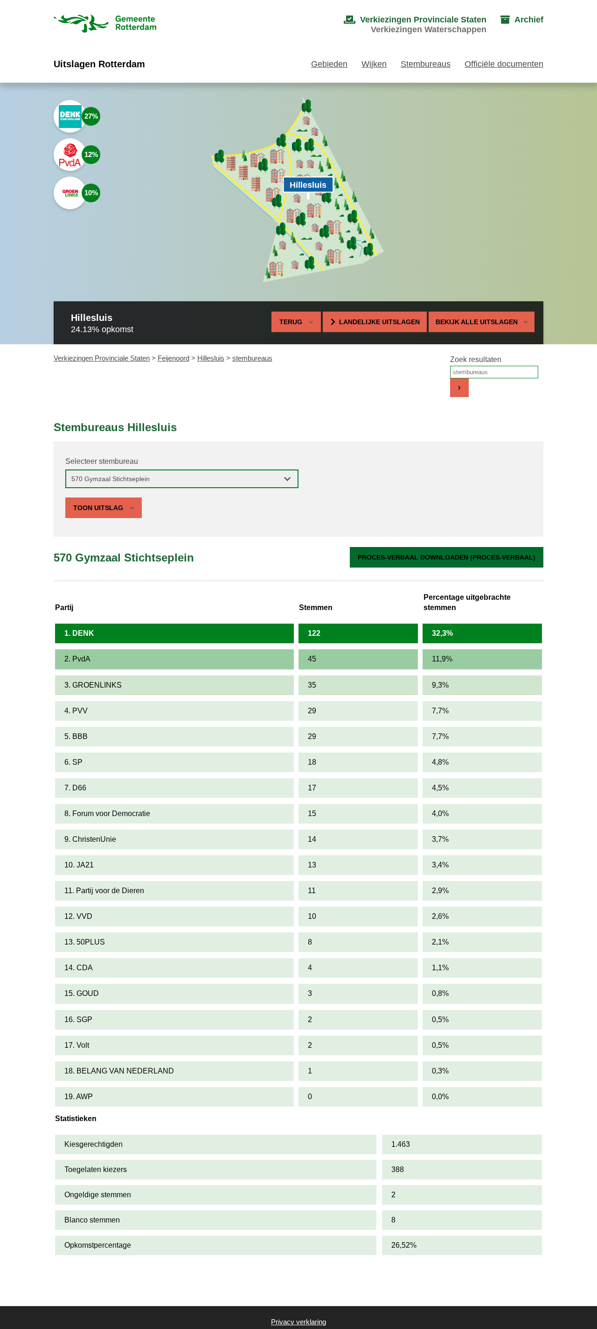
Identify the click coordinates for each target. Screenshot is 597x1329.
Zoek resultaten (475, 359)
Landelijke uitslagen (379, 322)
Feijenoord (173, 358)
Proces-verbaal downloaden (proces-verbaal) (446, 557)
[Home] (105, 24)
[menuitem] (405, 25)
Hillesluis (210, 358)
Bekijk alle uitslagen (477, 322)
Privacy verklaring (298, 1322)
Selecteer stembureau (101, 461)
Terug (290, 322)
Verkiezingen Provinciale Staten (102, 358)
